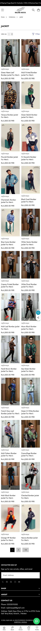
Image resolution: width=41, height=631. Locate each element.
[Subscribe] (36, 575)
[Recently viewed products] (38, 313)
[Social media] (38, 317)
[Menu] (2, 10)
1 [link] (12, 550)
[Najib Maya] (20, 10)
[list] (9, 34)
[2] (12, 34)
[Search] (33, 10)
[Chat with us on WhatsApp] (36, 621)
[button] (38, 10)
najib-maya (5, 69)
